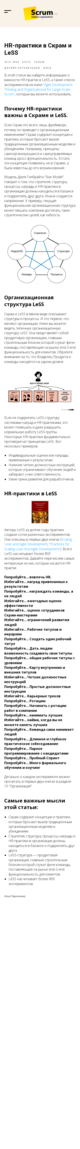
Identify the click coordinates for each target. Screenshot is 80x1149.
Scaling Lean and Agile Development (38, 541)
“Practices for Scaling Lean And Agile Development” (37, 546)
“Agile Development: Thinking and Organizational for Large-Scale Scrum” (38, 89)
